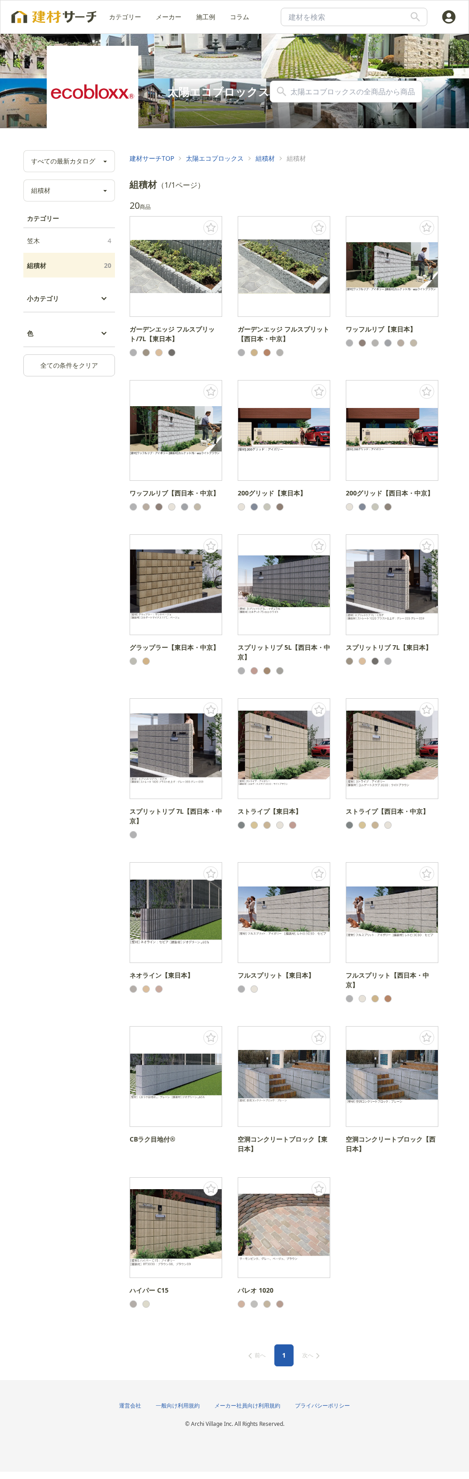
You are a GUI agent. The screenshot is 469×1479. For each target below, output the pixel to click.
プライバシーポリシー (322, 1405)
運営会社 (130, 1405)
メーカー (168, 16)
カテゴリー (125, 16)
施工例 (205, 16)
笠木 (69, 240)
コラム (239, 16)
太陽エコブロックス (215, 158)
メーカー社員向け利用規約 (247, 1405)
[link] (152, 158)
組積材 (69, 265)
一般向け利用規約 (178, 1405)
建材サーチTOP (152, 158)
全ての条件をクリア (69, 365)
